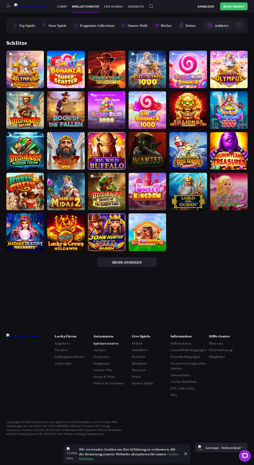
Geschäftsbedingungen (188, 350)
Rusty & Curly (25, 196)
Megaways (101, 363)
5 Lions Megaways (188, 114)
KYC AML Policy (182, 388)
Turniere (61, 350)
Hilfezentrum (180, 343)
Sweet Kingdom (147, 196)
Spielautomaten (105, 343)
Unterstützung (220, 350)
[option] (24, 25)
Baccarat (139, 370)
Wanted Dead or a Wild (150, 155)
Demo (25, 83)
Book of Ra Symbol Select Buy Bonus (120, 74)
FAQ (173, 394)
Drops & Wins (103, 376)
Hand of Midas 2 (66, 196)
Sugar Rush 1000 (106, 114)
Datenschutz (180, 375)
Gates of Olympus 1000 (151, 74)
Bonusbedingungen (185, 356)
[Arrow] (11, 304)
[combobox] (221, 447)
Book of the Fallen (65, 114)
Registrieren (233, 6)
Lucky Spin (63, 363)
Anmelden (205, 6)
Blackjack (139, 363)
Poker (136, 376)
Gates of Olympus (228, 74)
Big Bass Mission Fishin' (28, 155)
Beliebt (137, 343)
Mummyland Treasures (232, 155)
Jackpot (99, 350)
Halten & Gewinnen (108, 383)
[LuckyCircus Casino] (30, 6)
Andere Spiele (142, 383)
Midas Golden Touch (67, 155)
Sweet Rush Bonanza (189, 74)
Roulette (138, 356)
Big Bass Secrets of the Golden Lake (119, 196)
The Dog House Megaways (153, 237)
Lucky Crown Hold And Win (73, 237)
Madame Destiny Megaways (32, 237)
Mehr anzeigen (127, 262)
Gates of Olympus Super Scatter (35, 74)
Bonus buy (101, 356)
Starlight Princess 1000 (232, 114)
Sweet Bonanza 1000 (149, 114)
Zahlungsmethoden (70, 356)
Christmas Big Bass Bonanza (195, 155)
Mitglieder (217, 356)
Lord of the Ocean (188, 196)
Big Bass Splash (25, 114)
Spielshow (140, 350)
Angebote (62, 343)
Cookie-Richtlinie (183, 381)
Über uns (216, 343)
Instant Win (102, 370)
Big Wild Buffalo (107, 155)
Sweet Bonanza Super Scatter (74, 74)
